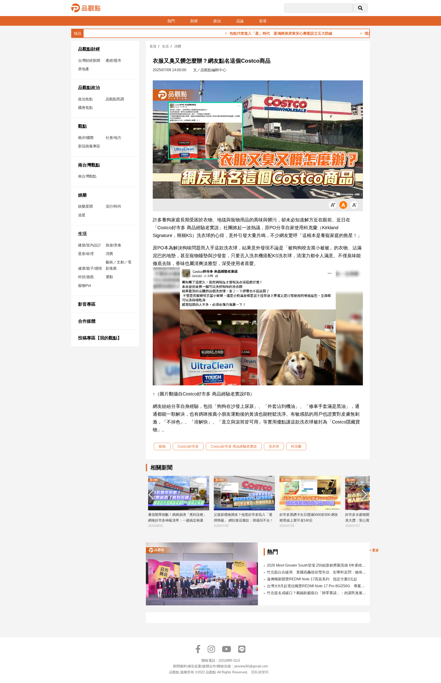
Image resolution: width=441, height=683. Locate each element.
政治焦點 (85, 99)
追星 (81, 215)
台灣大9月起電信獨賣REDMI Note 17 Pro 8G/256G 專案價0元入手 (317, 586)
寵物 (162, 446)
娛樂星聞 (85, 206)
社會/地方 (113, 138)
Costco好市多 (188, 446)
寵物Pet (84, 286)
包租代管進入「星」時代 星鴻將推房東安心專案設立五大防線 (258, 33)
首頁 (153, 46)
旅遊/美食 (113, 245)
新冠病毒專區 (89, 146)
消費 (109, 254)
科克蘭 (296, 446)
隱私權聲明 (260, 672)
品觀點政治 (89, 87)
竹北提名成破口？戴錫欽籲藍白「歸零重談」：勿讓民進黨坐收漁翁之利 (317, 593)
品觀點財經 (89, 49)
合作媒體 (87, 321)
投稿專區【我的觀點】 (100, 338)
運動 (109, 277)
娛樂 (82, 195)
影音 (263, 21)
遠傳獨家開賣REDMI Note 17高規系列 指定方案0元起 (312, 579)
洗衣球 (274, 446)
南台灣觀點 (89, 165)
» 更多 (374, 550)
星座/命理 (86, 254)
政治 (217, 21)
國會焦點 (85, 108)
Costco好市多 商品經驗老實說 (234, 446)
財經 (194, 21)
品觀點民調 (115, 99)
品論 (240, 21)
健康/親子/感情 (90, 268)
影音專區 (87, 304)
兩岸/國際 (86, 138)
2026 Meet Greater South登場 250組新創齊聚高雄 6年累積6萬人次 (317, 565)
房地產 (83, 69)
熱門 (171, 21)
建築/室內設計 (89, 245)
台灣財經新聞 (89, 60)
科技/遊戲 (86, 277)
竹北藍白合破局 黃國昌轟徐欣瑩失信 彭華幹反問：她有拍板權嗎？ (317, 572)
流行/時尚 (113, 206)
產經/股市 (113, 60)
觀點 (82, 126)
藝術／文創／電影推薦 (118, 265)
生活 (82, 233)
